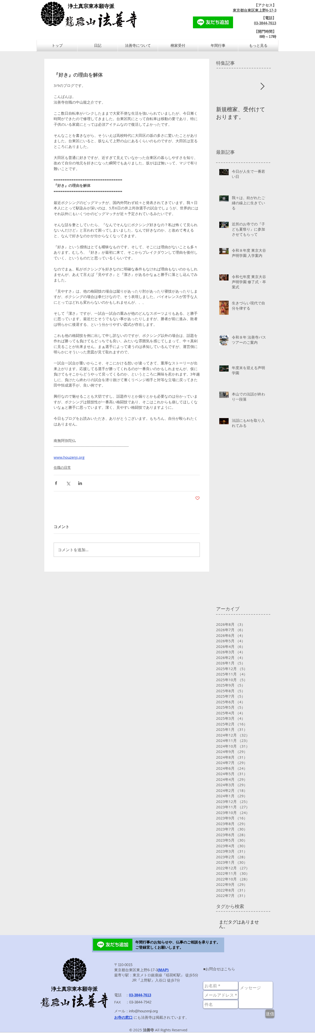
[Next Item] (262, 86)
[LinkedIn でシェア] (80, 483)
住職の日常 (62, 467)
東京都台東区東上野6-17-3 (254, 10)
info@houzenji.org (143, 1011)
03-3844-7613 (265, 23)
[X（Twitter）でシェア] (68, 483)
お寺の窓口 (123, 1017)
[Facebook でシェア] (56, 483)
